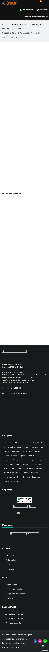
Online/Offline (28, 468)
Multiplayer (25, 464)
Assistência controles (14, 618)
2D (21, 443)
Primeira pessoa (9, 477)
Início (4, 24)
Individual (14, 460)
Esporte (22, 456)
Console (37, 451)
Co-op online (27, 451)
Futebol (6, 460)
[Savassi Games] (9, 3)
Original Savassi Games (12, 473)
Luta (11, 464)
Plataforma (34, 473)
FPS (37, 456)
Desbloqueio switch (13, 623)
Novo (5, 468)
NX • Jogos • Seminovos (12, 28)
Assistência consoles (14, 614)
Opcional (39, 468)
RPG (18, 477)
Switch (25, 24)
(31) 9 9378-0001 (28, 10)
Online (19, 468)
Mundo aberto (37, 464)
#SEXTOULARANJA (11, 443)
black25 (6, 451)
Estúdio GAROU (13, 647)
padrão (25, 473)
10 (30, 443)
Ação (42, 447)
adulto (19, 447)
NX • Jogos (36, 24)
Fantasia (30, 456)
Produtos (14, 24)
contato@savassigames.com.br (36, 16)
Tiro (18, 481)
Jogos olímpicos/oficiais (29, 460)
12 (34, 443)
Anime (26, 447)
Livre (5, 464)
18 (4, 447)
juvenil (42, 460)
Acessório (11, 447)
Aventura (34, 447)
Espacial (14, 456)
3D (25, 443)
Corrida (6, 456)
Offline (12, 468)
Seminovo (26, 477)
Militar (17, 464)
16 (42, 443)
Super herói (36, 477)
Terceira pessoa (9, 481)
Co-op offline (16, 451)
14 (38, 443)
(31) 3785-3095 (42, 10)
